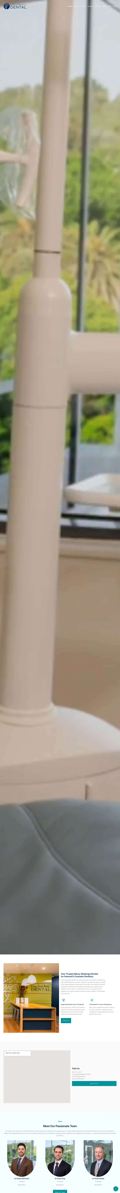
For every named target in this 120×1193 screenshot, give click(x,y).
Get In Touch (94, 1083)
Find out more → (22, 1184)
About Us (66, 1020)
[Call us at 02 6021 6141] (115, 1188)
